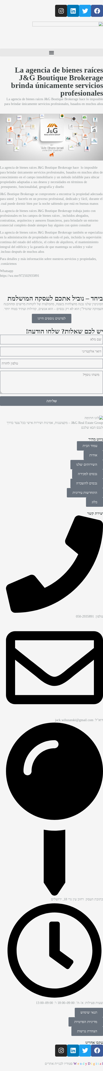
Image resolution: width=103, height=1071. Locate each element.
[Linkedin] (73, 11)
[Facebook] (97, 11)
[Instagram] (61, 11)
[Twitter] (85, 11)
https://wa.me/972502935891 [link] (19, 276)
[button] (51, 52)
